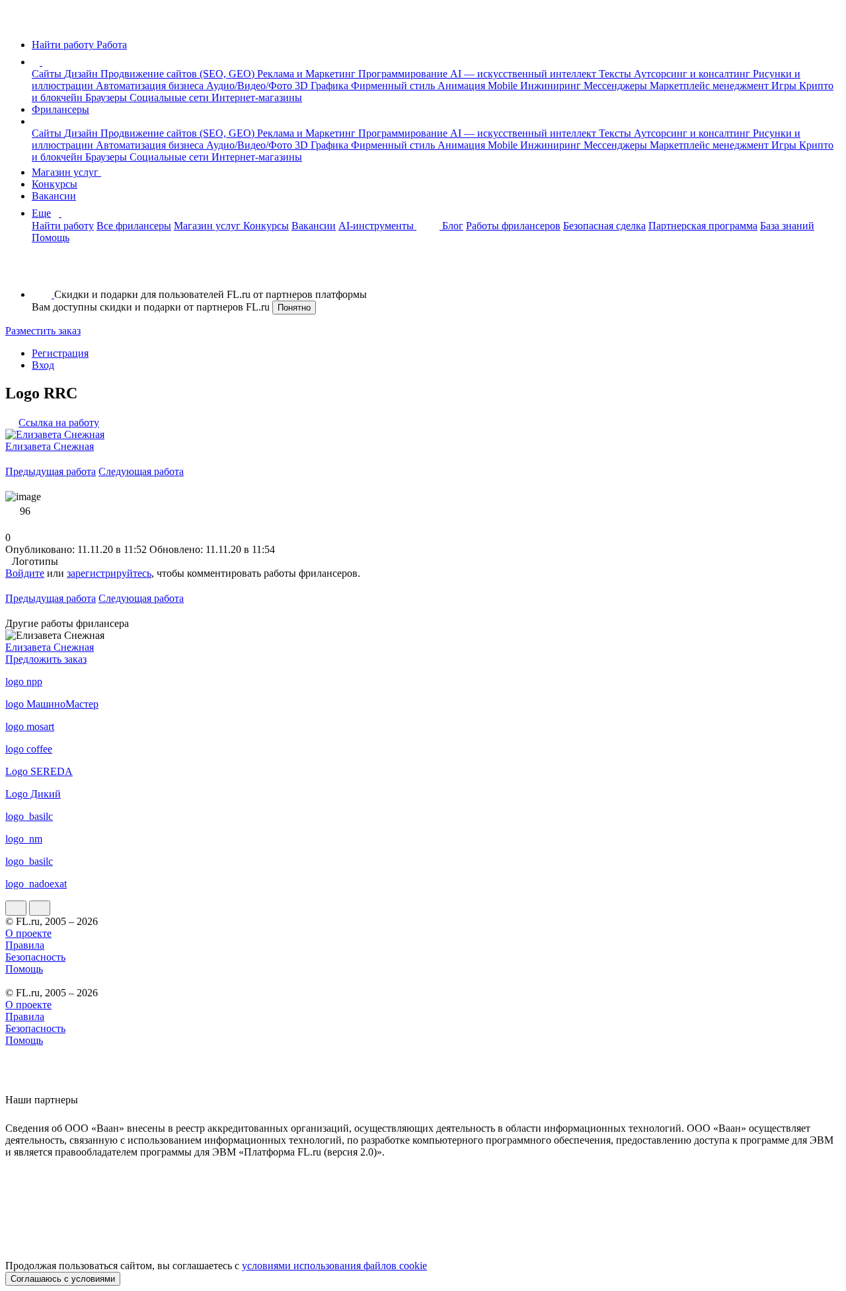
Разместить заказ (43, 330)
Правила (24, 945)
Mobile (504, 85)
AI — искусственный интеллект (524, 73)
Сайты (48, 73)
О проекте (28, 933)
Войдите (24, 573)
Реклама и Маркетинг (307, 73)
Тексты (616, 73)
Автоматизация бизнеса (151, 85)
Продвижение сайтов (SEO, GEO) (178, 73)
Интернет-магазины (257, 97)
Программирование (404, 73)
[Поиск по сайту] (42, 271)
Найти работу (63, 225)
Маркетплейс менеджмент (710, 85)
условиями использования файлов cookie (334, 1265)
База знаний (787, 225)
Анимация (463, 85)
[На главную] (17, 22)
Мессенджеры (617, 85)
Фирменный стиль (394, 85)
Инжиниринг (552, 85)
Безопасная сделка (604, 225)
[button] (44, 61)
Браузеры (107, 97)
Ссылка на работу (59, 422)
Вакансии (54, 196)
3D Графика (323, 85)
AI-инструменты (377, 225)
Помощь (50, 237)
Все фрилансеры (133, 225)
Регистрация (60, 353)
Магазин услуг (66, 172)
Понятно (294, 308)
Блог (452, 225)
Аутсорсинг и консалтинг (693, 73)
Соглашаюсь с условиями (63, 1279)
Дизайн (82, 73)
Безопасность (35, 957)
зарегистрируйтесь (109, 573)
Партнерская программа (702, 225)
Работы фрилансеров (513, 225)
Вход (43, 365)
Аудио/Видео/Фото (250, 85)
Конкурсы (54, 184)
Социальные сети (171, 97)
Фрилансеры (60, 109)
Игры (785, 85)
